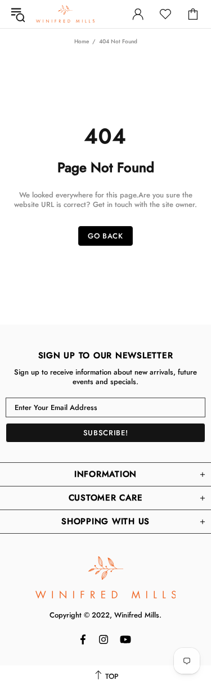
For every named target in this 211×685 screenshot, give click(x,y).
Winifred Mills (65, 13)
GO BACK (105, 236)
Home (81, 41)
